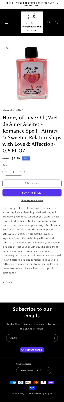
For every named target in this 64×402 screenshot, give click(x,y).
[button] (6, 22)
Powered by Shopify (42, 393)
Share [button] (9, 282)
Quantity (6, 165)
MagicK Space (26, 393)
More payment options (32, 200)
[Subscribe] (54, 338)
